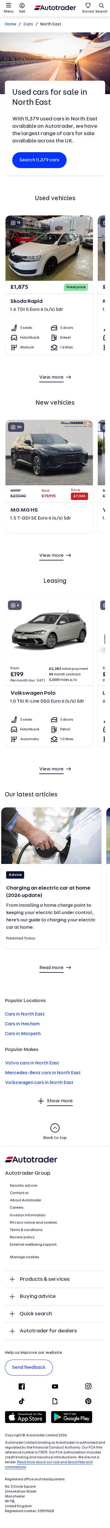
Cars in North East (25, 1014)
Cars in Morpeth (23, 1033)
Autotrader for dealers (48, 1331)
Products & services (45, 1279)
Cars (28, 24)
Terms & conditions (26, 1230)
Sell (22, 11)
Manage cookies (24, 1257)
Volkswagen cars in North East (39, 1082)
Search (101, 11)
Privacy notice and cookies (33, 1223)
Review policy (22, 1237)
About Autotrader (25, 1200)
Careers (17, 1208)
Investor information (28, 1215)
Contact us (19, 1193)
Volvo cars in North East (32, 1063)
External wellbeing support (33, 1245)
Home (10, 24)
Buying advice (38, 1296)
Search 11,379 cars (39, 160)
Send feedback (29, 1367)
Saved (88, 11)
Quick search (36, 1314)
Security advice (23, 1186)
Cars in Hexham (22, 1024)
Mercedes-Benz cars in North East (43, 1073)
